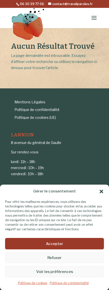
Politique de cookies (32, 283)
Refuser (54, 257)
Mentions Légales (29, 102)
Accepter (54, 243)
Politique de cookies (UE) (35, 117)
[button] (101, 191)
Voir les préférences (54, 271)
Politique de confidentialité (69, 283)
